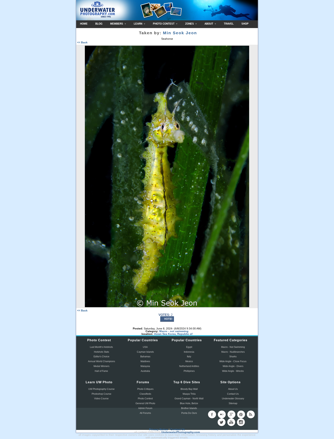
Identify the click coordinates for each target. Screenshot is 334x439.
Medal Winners (101, 366)
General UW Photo (145, 403)
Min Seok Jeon (180, 33)
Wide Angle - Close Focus (232, 361)
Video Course (101, 398)
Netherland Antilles (189, 366)
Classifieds (145, 394)
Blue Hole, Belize (189, 403)
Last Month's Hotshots (101, 347)
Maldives (145, 361)
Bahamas (145, 356)
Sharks (233, 356)
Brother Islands (189, 408)
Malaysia (145, 366)
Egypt (189, 347)
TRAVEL (229, 23)
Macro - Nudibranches (233, 352)
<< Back (82, 42)
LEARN (138, 23)
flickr (222, 414)
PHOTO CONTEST (164, 23)
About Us (233, 389)
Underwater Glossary (233, 398)
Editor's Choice (101, 356)
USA (145, 347)
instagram (241, 422)
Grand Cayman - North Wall (189, 398)
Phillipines (189, 371)
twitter (221, 422)
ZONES (190, 23)
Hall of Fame (101, 371)
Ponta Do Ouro (189, 413)
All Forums (145, 413)
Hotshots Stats (101, 352)
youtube (231, 422)
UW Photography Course (101, 389)
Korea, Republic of (180, 333)
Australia (145, 371)
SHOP (245, 23)
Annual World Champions (101, 361)
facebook (212, 414)
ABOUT (209, 23)
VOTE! (168, 318)
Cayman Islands (145, 352)
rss (251, 414)
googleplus (231, 414)
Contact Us (233, 394)
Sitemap (233, 403)
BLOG (98, 23)
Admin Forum (145, 408)
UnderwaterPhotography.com (180, 432)
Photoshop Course (101, 394)
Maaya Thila (189, 394)
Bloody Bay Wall (189, 389)
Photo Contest (145, 398)
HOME (84, 23)
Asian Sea (160, 333)
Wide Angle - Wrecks (233, 371)
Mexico (189, 361)
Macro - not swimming (173, 331)
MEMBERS (117, 23)
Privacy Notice (158, 429)
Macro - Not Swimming (233, 347)
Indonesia (189, 352)
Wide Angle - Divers (233, 366)
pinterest (241, 414)
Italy (189, 356)
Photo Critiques (145, 389)
